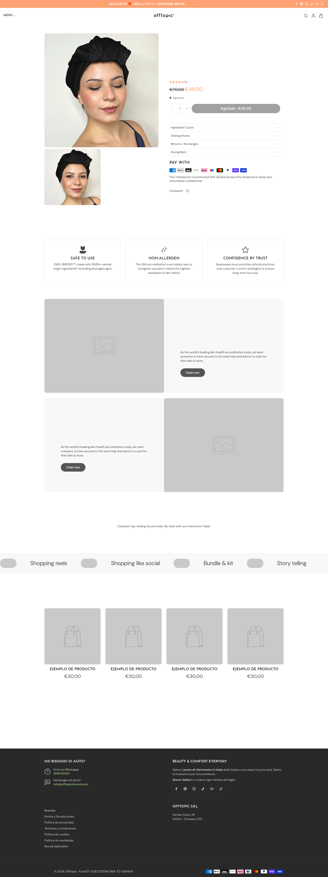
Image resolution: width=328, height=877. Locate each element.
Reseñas (49, 810)
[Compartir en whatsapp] (187, 191)
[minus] (173, 108)
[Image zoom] (101, 90)
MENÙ (7, 15)
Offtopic (71, 871)
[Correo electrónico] (316, 4)
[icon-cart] (321, 15)
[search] (306, 15)
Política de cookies (57, 834)
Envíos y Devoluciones (59, 816)
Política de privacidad (59, 822)
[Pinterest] (301, 4)
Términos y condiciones (60, 828)
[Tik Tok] (311, 4)
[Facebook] (296, 4)
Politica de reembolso (59, 840)
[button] (236, 108)
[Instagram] (306, 4)
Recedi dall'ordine (56, 846)
